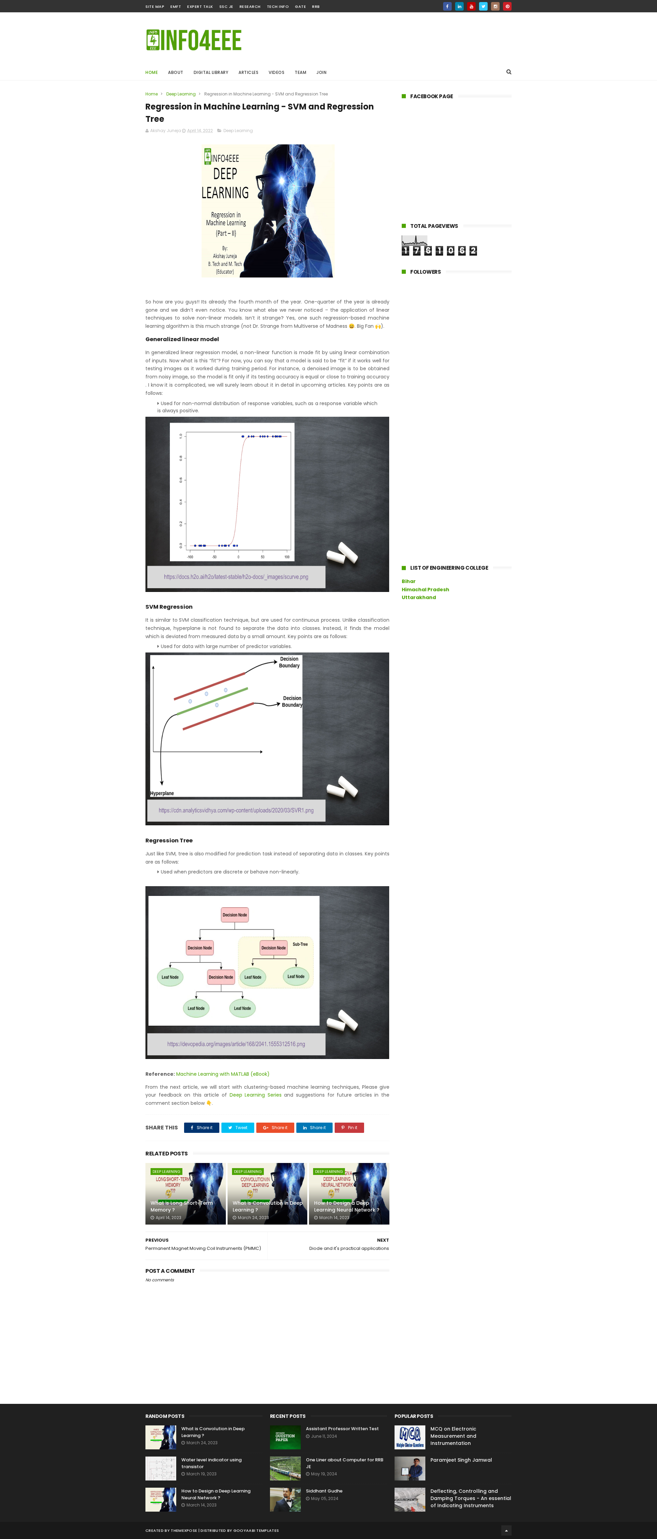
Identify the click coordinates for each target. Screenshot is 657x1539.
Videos (276, 72)
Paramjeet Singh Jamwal (461, 1460)
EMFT (175, 6)
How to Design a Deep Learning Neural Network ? (346, 1206)
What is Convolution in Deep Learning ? (268, 1206)
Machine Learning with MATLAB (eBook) (223, 1074)
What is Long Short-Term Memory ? (182, 1206)
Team (300, 72)
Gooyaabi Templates (256, 1530)
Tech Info (278, 6)
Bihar (409, 581)
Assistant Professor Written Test (342, 1428)
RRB (316, 6)
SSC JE (226, 6)
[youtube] (471, 6)
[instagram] (495, 6)
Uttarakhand (419, 597)
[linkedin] (459, 6)
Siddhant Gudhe (324, 1491)
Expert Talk (200, 6)
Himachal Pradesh (425, 589)
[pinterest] (507, 6)
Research (250, 6)
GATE (300, 6)
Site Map (154, 6)
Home (151, 72)
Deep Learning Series (256, 1094)
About (175, 72)
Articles (248, 72)
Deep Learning (181, 94)
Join (321, 72)
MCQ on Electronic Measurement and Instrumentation (453, 1436)
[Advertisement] (387, 38)
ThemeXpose (184, 1530)
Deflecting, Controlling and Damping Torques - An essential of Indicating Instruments (470, 1498)
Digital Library (211, 72)
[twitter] (483, 6)
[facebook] (447, 6)
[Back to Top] (506, 1530)
